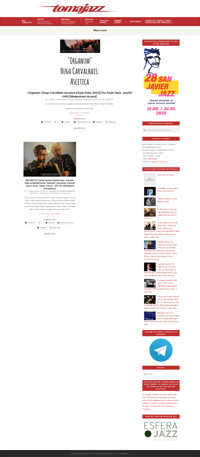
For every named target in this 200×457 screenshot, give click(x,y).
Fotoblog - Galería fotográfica (53, 191)
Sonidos (78, 100)
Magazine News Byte (105, 453)
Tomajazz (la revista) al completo (98, 100)
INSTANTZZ (34, 193)
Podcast (71, 100)
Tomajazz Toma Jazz (159, 162)
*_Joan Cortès (33, 191)
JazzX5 (52, 100)
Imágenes (71, 191)
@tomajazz (152, 159)
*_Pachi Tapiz (61, 100)
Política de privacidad (78, 453)
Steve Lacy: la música (166, 175)
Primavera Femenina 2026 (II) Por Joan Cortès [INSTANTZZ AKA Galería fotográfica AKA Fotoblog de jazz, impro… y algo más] (160, 286)
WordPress (125, 453)
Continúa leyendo (79, 113)
